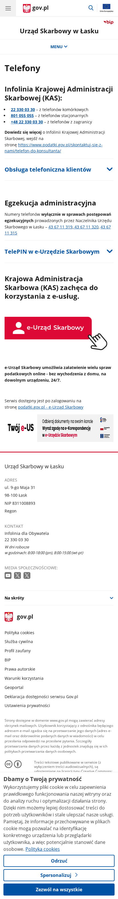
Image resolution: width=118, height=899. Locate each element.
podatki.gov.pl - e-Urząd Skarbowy (50, 407)
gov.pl (24, 617)
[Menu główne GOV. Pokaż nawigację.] (8, 8)
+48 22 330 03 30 (27, 122)
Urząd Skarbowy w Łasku (59, 31)
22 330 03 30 (23, 109)
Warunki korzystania (24, 678)
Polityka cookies (19, 632)
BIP (8, 660)
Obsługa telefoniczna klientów (48, 169)
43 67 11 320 (86, 227)
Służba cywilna (19, 641)
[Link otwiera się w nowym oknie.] (59, 440)
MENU (56, 46)
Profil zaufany (18, 650)
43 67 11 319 (60, 227)
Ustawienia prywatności (27, 705)
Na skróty (14, 598)
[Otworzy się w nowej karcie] (9, 576)
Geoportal (14, 687)
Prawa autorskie (20, 669)
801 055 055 (22, 115)
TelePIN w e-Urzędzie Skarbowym (52, 251)
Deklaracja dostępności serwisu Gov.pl (41, 696)
